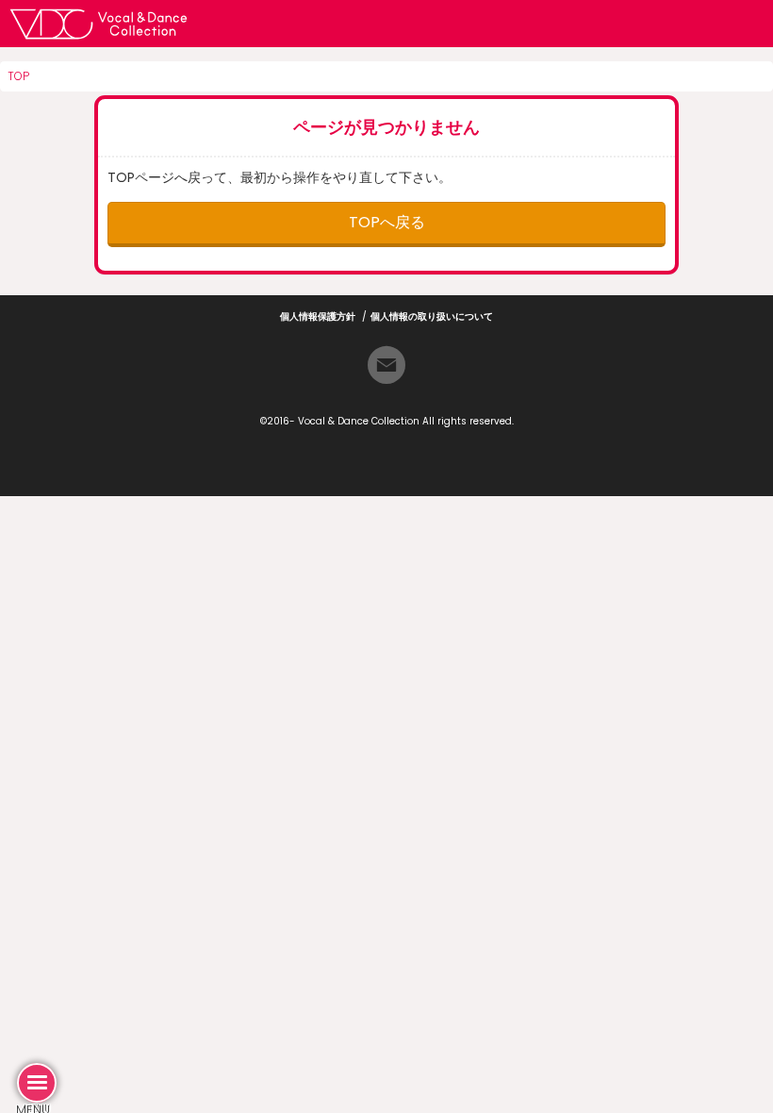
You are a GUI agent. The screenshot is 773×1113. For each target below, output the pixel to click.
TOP (18, 76)
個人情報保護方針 (317, 316)
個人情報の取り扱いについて (431, 316)
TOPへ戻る (387, 222)
